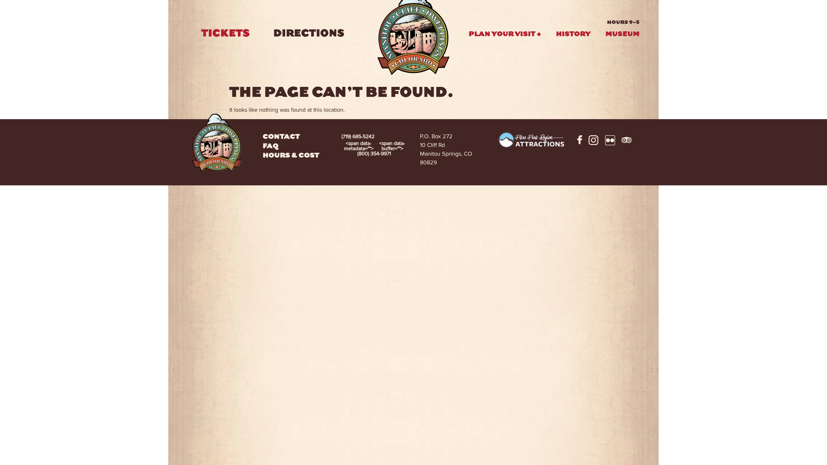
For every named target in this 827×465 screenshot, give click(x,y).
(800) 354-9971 (374, 148)
